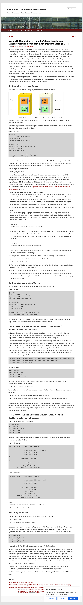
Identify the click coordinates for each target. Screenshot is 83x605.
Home (10, 30)
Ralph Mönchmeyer (28, 46)
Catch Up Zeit (41, 589)
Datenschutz (40, 30)
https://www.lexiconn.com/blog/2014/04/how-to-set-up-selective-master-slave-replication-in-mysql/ (40, 585)
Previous (10, 36)
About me (18, 30)
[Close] (78, 588)
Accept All (72, 598)
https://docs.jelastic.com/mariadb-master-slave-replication (27, 587)
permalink (37, 592)
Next (74, 36)
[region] (62, 594)
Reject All (62, 598)
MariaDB (20, 591)
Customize (51, 598)
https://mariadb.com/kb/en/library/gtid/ (21, 582)
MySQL (30, 589)
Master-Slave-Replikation (28, 591)
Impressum (29, 30)
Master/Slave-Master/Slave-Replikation (44, 591)
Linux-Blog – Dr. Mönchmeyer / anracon (27, 9)
